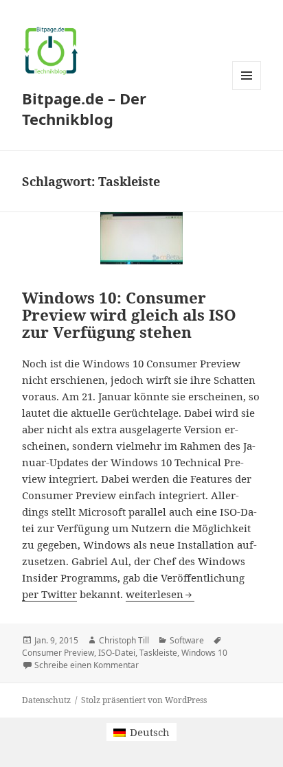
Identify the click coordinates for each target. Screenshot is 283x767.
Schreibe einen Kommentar (86, 665)
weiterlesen (160, 594)
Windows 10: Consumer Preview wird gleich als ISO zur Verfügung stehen (129, 315)
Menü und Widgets (247, 89)
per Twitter (49, 594)
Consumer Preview (58, 653)
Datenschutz (46, 700)
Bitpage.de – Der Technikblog (84, 108)
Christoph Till (124, 640)
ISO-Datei (116, 653)
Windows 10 (204, 653)
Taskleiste (158, 653)
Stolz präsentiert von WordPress (144, 700)
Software (187, 640)
